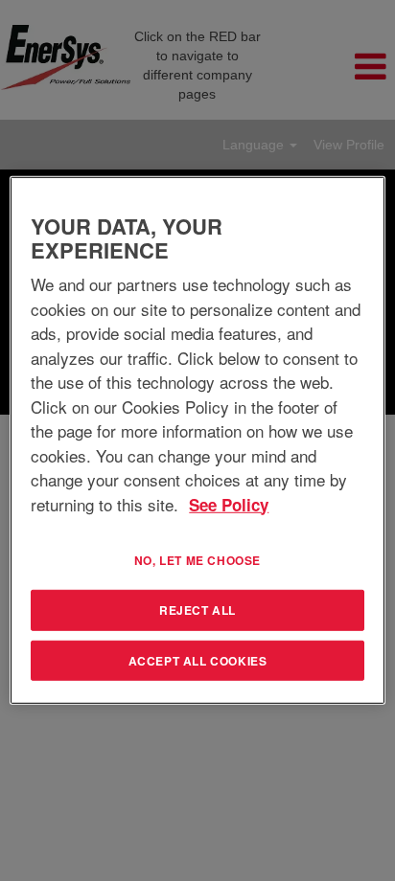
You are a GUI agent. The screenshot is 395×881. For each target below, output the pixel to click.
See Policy (228, 503)
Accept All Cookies (197, 659)
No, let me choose (197, 560)
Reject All (197, 610)
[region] (197, 440)
